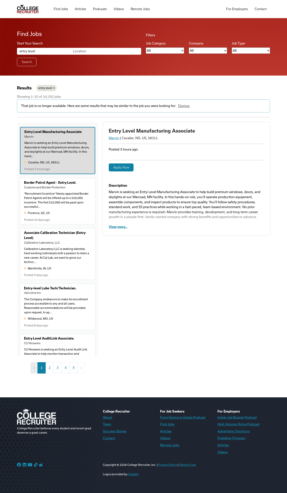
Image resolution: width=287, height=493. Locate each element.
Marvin (114, 138)
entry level (45, 88)
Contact (261, 9)
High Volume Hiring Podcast (238, 424)
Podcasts (100, 9)
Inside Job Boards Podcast (237, 417)
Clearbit (133, 474)
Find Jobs (61, 9)
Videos (119, 9)
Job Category (156, 43)
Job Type (238, 43)
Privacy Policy (167, 464)
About (107, 417)
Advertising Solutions (233, 431)
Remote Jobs (140, 9)
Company (196, 43)
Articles (80, 9)
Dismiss (184, 106)
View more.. (118, 227)
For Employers (237, 9)
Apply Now (121, 167)
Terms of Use (187, 464)
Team (107, 424)
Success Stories (114, 431)
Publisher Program (231, 438)
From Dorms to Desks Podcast (182, 417)
